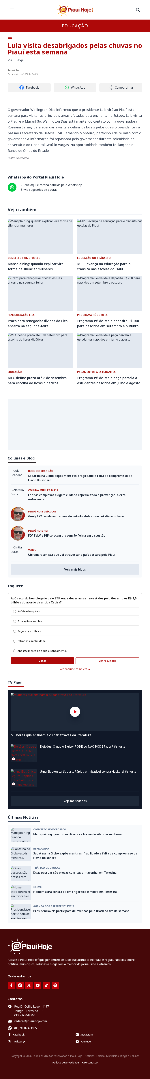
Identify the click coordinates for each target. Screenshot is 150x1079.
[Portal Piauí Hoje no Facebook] (11, 985)
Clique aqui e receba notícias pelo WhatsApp (51, 185)
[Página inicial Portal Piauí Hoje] (75, 10)
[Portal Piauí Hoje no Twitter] (29, 985)
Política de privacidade (65, 1062)
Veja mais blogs (75, 569)
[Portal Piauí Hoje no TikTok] (46, 985)
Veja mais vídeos (75, 801)
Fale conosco (90, 1062)
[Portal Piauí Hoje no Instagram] (20, 985)
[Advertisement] (75, 424)
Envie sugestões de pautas (39, 190)
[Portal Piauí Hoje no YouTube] (37, 985)
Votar (42, 660)
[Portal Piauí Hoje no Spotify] (55, 985)
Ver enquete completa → (75, 669)
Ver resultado (107, 660)
